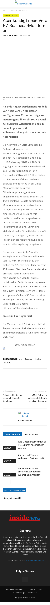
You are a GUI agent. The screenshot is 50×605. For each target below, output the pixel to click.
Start (4, 10)
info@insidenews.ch (35, 560)
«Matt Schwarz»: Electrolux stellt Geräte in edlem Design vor (37, 398)
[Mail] (25, 579)
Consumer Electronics (18, 10)
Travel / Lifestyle (19, 592)
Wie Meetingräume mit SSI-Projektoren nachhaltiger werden (32, 444)
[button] (4, 4)
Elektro (32, 589)
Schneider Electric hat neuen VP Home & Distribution (12, 398)
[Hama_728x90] (25, 350)
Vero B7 (7, 362)
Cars (40, 589)
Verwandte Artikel (12, 434)
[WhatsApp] (25, 41)
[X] (12, 41)
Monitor (38, 359)
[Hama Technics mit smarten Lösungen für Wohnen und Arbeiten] (10, 471)
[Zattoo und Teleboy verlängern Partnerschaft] (10, 458)
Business (28, 359)
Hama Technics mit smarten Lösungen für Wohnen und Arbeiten (29, 471)
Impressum (32, 592)
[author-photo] (25, 416)
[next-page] (9, 482)
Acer (20, 359)
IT (26, 589)
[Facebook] (5, 41)
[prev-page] (4, 482)
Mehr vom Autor (30, 434)
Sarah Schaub (12, 35)
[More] (31, 41)
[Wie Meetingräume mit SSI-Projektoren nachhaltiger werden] (10, 445)
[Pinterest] (18, 41)
